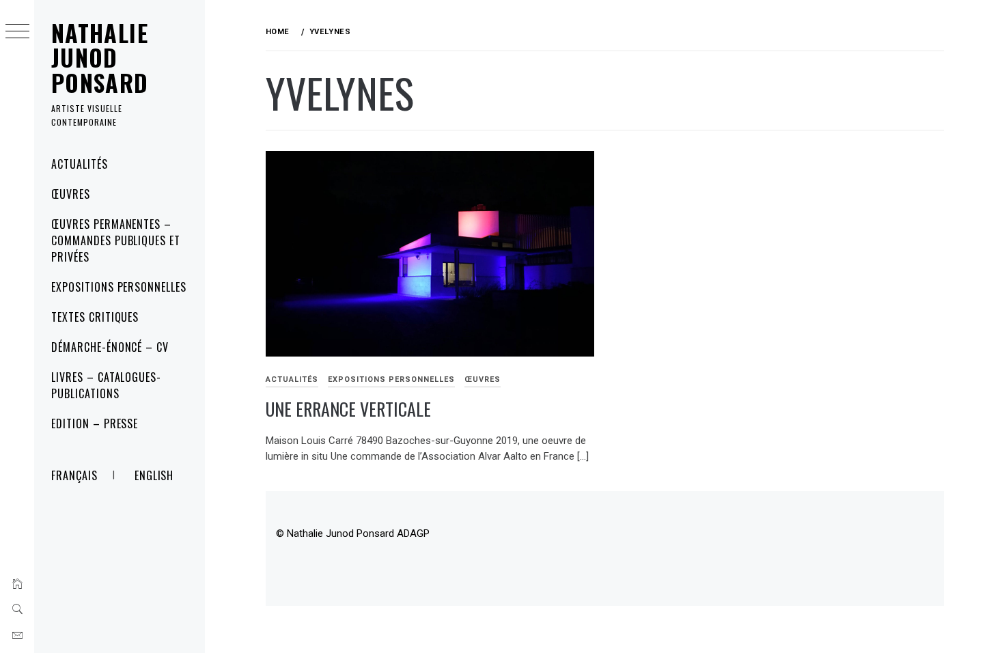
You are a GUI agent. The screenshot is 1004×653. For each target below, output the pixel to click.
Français (74, 475)
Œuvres (70, 194)
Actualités (79, 164)
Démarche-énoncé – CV (110, 347)
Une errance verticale (348, 408)
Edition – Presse (94, 423)
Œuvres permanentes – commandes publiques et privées (115, 240)
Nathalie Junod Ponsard (100, 57)
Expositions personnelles (118, 287)
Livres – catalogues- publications (106, 385)
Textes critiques (95, 317)
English (154, 475)
